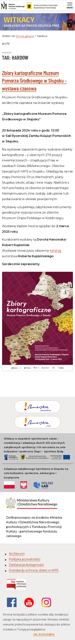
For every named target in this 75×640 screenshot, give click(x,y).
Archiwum (17, 553)
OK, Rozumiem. (44, 634)
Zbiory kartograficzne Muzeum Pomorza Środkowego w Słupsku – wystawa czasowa (34, 80)
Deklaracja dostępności (26, 565)
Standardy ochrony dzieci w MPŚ (33, 570)
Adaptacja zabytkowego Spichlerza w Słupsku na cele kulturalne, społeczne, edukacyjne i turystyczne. (36, 473)
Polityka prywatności (24, 559)
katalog (55, 250)
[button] (37, 21)
